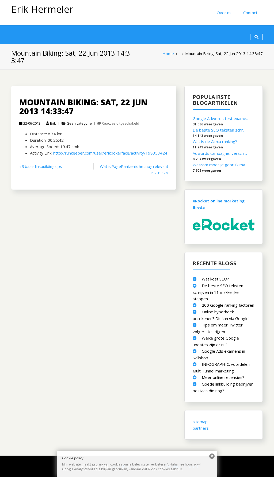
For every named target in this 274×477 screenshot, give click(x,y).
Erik (53, 123)
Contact (250, 12)
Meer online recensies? (223, 377)
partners (201, 428)
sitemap (200, 421)
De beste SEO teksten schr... (219, 130)
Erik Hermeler (42, 9)
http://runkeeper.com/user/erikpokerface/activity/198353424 (110, 153)
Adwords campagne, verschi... (220, 153)
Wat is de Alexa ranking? (215, 141)
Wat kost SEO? (215, 279)
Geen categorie (79, 123)
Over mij (225, 12)
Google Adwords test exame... (221, 118)
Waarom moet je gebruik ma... (220, 164)
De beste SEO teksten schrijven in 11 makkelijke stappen (218, 292)
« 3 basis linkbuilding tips (40, 166)
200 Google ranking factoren (228, 305)
